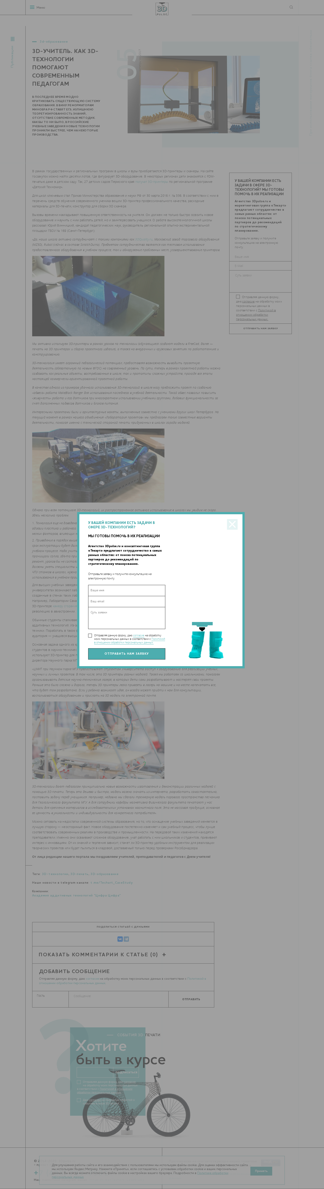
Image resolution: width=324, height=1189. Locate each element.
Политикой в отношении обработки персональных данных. (129, 640)
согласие (138, 635)
